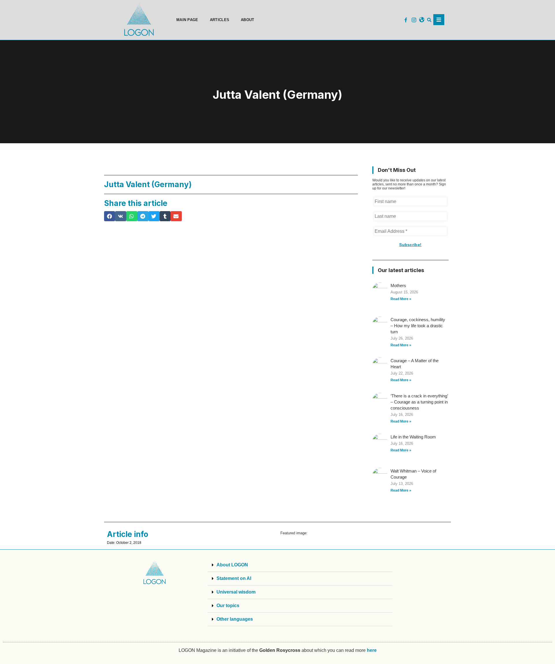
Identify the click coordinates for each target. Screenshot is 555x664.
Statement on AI (234, 578)
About (247, 20)
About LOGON (232, 564)
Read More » (401, 299)
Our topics (228, 605)
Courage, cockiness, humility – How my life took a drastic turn (418, 325)
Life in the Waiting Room (413, 436)
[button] (429, 20)
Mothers (398, 285)
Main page (187, 20)
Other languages (235, 619)
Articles (219, 20)
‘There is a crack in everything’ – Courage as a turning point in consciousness (419, 401)
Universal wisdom (236, 591)
